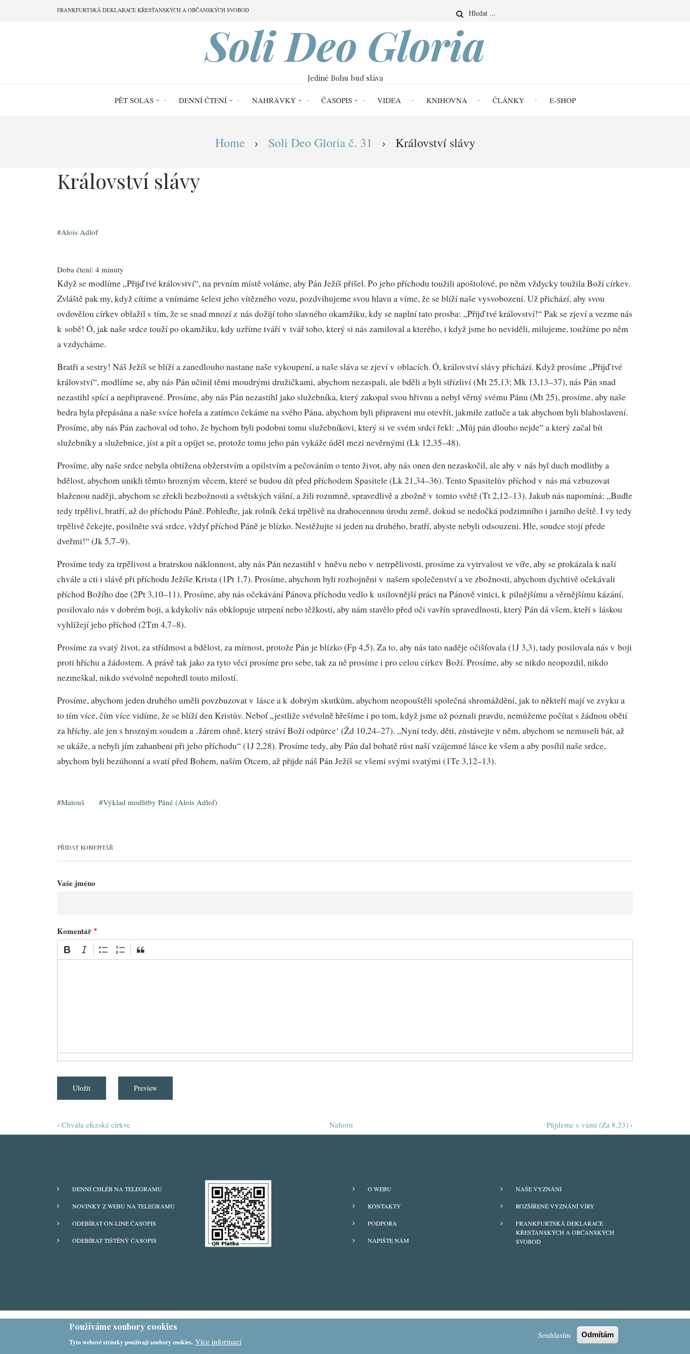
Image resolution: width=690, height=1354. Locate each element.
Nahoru (341, 1124)
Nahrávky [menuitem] (274, 100)
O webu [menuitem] (379, 1189)
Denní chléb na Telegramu (117, 1189)
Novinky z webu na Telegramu (123, 1206)
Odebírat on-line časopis (114, 1223)
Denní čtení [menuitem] (203, 100)
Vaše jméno (76, 883)
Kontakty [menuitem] (384, 1206)
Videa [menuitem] (389, 100)
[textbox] (345, 1006)
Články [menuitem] (508, 100)
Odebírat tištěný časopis (114, 1240)
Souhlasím (554, 1335)
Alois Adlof (79, 232)
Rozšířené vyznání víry (555, 1206)
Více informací (218, 1341)
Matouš (72, 802)
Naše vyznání (539, 1189)
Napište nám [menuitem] (388, 1240)
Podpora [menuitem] (382, 1223)
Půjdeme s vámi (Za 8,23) (590, 1124)
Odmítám (597, 1334)
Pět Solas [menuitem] (134, 100)
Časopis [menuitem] (336, 100)
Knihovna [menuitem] (446, 100)
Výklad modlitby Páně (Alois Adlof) (160, 802)
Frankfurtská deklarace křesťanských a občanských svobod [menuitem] (153, 10)
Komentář (74, 931)
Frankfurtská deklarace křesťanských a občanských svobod (565, 1232)
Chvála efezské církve (93, 1124)
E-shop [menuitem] (563, 100)
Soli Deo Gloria (345, 45)
